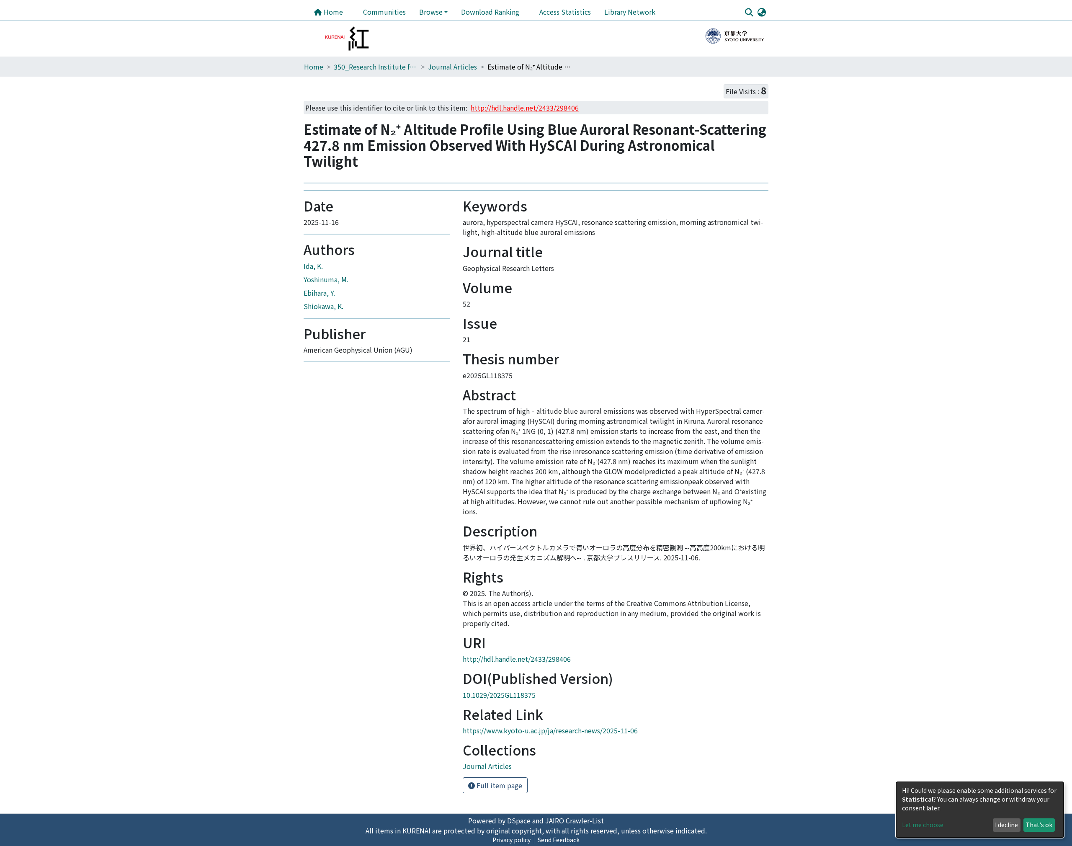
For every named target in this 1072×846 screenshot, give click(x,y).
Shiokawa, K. (323, 306)
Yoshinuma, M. (326, 279)
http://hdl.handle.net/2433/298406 (517, 659)
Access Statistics (565, 12)
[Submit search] (749, 12)
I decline (1006, 824)
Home (332, 12)
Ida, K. (313, 266)
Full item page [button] (498, 785)
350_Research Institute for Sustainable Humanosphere (375, 67)
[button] (761, 12)
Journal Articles (452, 67)
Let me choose (922, 824)
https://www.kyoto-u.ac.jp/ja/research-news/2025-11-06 (550, 730)
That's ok (1039, 824)
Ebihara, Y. (319, 293)
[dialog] (980, 810)
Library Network (629, 12)
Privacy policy (511, 840)
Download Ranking (490, 12)
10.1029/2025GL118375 (499, 695)
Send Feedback (559, 840)
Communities (384, 12)
